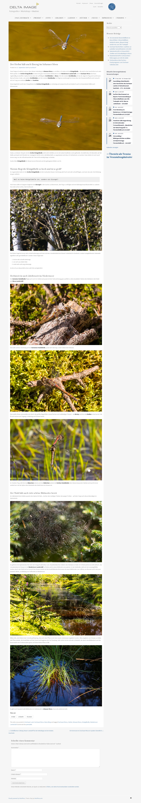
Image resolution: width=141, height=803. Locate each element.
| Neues (91, 3)
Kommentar (15, 748)
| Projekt (37, 18)
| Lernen (71, 18)
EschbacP (33, 67)
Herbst (70, 722)
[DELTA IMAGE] (24, 12)
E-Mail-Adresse (16, 774)
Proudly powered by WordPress (17, 798)
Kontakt (78, 3)
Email (130, 799)
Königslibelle (86, 722)
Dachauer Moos (39, 722)
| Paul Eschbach (22, 18)
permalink (29, 724)
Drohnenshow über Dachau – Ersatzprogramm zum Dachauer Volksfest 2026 (119, 62)
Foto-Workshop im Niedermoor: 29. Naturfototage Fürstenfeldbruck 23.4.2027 (122, 112)
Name (13, 770)
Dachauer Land (29, 722)
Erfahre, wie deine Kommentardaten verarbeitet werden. (62, 787)
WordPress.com (38, 798)
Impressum (85, 3)
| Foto (48, 18)
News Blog (47, 722)
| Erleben (59, 18)
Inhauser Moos (77, 722)
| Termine (120, 18)
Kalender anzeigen (112, 147)
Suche (94, 6)
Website (13, 778)
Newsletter (100, 6)
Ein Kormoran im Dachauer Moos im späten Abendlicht (87, 731)
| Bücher (83, 18)
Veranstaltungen (98, 3)
